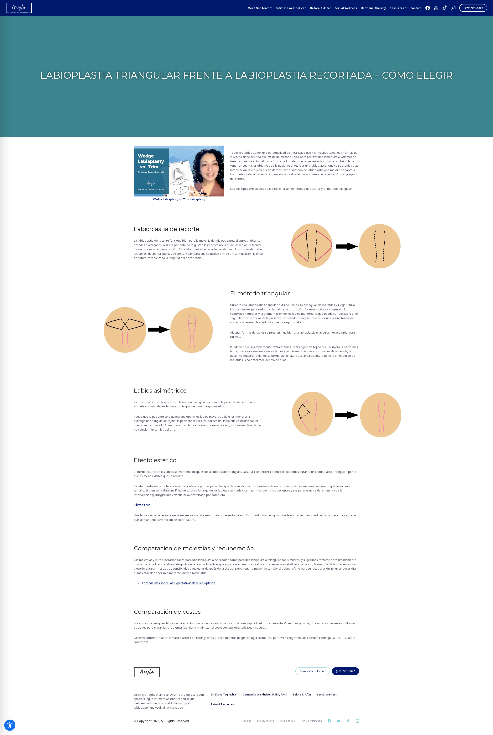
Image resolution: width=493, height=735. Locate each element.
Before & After (302, 694)
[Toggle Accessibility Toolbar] (10, 725)
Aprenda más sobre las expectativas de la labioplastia (178, 583)
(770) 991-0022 (345, 671)
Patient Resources (222, 704)
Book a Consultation (312, 671)
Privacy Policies (265, 720)
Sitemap (247, 720)
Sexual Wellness (327, 694)
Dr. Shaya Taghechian (224, 694)
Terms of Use (287, 720)
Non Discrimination (311, 720)
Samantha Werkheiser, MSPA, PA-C (265, 694)
